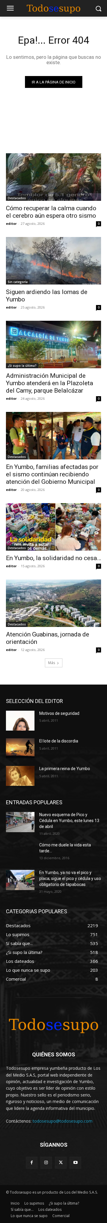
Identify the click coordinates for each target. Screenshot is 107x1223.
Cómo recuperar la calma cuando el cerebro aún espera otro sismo (51, 212)
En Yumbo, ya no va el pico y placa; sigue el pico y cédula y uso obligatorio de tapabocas (70, 878)
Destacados (17, 198)
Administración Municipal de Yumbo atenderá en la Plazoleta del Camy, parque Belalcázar (49, 383)
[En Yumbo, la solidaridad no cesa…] (53, 527)
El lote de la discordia (58, 741)
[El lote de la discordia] (20, 748)
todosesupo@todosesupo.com (62, 1121)
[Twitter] (61, 1162)
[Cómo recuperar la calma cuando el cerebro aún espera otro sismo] (53, 177)
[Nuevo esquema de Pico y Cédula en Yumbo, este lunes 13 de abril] (20, 822)
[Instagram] (46, 1162)
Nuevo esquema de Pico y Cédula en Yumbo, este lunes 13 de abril (69, 820)
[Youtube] (75, 1162)
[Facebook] (31, 1162)
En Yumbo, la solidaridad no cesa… (53, 558)
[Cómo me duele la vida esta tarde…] (20, 852)
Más (51, 662)
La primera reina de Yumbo (64, 768)
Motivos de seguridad (59, 713)
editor (11, 223)
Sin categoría (18, 282)
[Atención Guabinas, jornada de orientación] (53, 603)
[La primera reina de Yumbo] (20, 776)
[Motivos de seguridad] (20, 721)
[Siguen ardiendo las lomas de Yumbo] (53, 261)
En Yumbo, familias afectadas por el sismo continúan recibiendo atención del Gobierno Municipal (52, 474)
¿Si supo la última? (22, 366)
